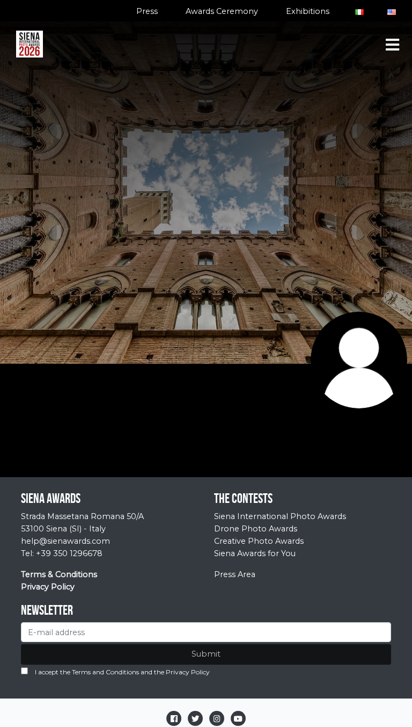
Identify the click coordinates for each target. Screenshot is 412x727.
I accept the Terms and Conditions (87, 672)
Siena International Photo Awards (280, 516)
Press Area (234, 574)
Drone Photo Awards (255, 529)
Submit (206, 654)
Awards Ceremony (222, 11)
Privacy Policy (188, 672)
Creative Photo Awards (259, 541)
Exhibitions (307, 11)
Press (147, 11)
